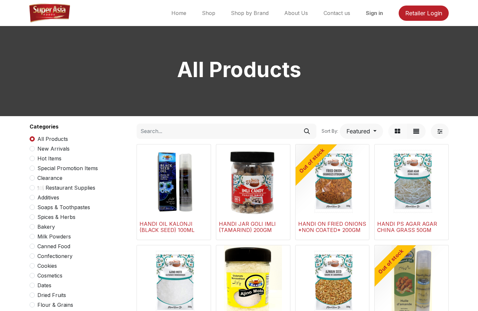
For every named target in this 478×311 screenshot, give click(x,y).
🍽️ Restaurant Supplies (66, 187)
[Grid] (397, 131)
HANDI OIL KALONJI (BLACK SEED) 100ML (166, 227)
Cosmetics (49, 275)
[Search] (307, 131)
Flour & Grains (55, 305)
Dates (44, 285)
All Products (52, 139)
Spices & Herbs (56, 217)
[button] (361, 131)
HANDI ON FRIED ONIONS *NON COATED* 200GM (332, 227)
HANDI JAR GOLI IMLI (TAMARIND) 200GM (247, 227)
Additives (48, 197)
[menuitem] (179, 13)
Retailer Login (423, 13)
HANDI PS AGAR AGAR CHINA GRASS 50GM (407, 227)
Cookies (47, 266)
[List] (416, 131)
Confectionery (55, 256)
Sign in (374, 13)
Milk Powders (54, 236)
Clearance (49, 178)
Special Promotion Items (67, 168)
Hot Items (49, 158)
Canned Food (53, 246)
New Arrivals (53, 148)
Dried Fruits (51, 295)
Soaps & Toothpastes (63, 207)
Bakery (46, 226)
